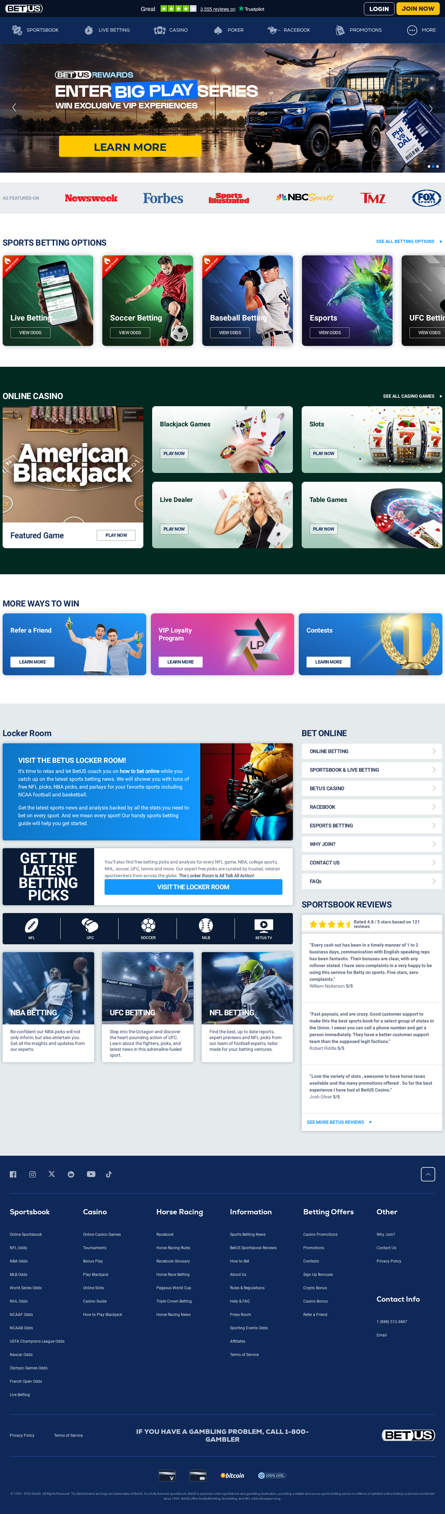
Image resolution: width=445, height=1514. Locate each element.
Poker (236, 30)
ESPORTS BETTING (331, 983)
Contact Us (386, 1405)
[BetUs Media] (14, 1331)
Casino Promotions (320, 1392)
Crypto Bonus (315, 1445)
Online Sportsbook (26, 1392)
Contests (311, 1418)
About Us (238, 1432)
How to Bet (239, 1418)
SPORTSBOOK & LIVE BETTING (344, 927)
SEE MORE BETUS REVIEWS (335, 1279)
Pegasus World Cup (173, 1445)
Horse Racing (179, 1369)
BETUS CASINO (327, 946)
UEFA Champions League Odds (37, 1498)
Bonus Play (93, 1418)
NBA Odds (19, 1418)
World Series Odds (26, 1445)
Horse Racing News (173, 1472)
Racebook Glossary (173, 1418)
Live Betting (114, 30)
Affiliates (237, 1498)
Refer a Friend (315, 1472)
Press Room (240, 1472)
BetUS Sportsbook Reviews (253, 1405)
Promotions (366, 30)
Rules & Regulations (247, 1445)
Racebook (297, 30)
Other (387, 1369)
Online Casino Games (102, 1392)
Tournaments (95, 1405)
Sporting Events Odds (249, 1485)
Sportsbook (43, 30)
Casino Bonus (315, 1458)
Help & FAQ (240, 1458)
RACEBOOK (322, 964)
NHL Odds (19, 1458)
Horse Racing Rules (173, 1405)
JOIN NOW (418, 8)
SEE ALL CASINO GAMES (409, 553)
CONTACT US (325, 1020)
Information (251, 1369)
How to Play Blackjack (102, 1472)
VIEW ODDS (30, 490)
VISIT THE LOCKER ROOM (193, 1044)
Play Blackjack (95, 1432)
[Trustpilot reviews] (202, 8)
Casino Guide (95, 1458)
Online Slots (93, 1445)
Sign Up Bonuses (318, 1432)
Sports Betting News (248, 1392)
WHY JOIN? (323, 1001)
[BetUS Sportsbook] (24, 8)
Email (382, 1492)
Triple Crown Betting (174, 1458)
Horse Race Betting (173, 1432)
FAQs (316, 1039)
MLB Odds (18, 1432)
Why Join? (386, 1392)
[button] (14, 186)
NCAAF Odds (21, 1472)
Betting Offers (328, 1369)
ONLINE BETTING (329, 909)
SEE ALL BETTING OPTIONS (405, 398)
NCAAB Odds (21, 1485)
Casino (178, 30)
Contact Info (398, 1456)
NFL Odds (18, 1405)
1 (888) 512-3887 (392, 1479)
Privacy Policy (389, 1418)
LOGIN (379, 9)
